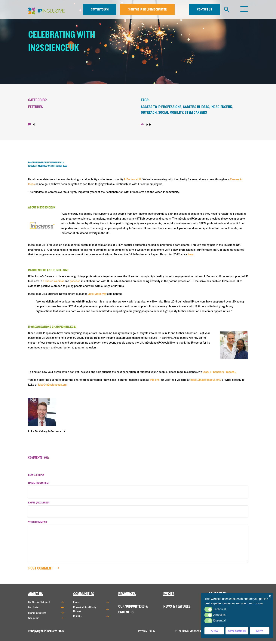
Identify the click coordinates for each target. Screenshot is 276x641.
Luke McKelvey (97, 293)
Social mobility (170, 112)
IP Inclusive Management (190, 630)
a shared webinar (53, 281)
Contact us (204, 9)
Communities (83, 594)
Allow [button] (214, 630)
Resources (127, 594)
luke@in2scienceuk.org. (52, 384)
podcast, (75, 281)
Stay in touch (100, 9)
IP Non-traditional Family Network (84, 609)
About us (35, 594)
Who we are (33, 618)
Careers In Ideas (196, 107)
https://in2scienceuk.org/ (205, 379)
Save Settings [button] (237, 630)
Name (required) (38, 483)
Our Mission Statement (39, 602)
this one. (155, 379)
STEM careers (196, 112)
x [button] (270, 596)
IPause (76, 602)
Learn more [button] (255, 603)
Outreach (149, 112)
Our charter (33, 607)
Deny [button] (259, 630)
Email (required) (39, 502)
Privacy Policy (146, 630)
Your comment (37, 522)
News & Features (176, 606)
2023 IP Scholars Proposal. (219, 371)
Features (35, 107)
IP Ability (77, 616)
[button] (208, 609)
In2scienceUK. (133, 179)
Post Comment (41, 568)
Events (168, 594)
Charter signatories (37, 612)
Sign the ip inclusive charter (147, 9)
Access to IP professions (161, 107)
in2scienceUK (221, 107)
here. (191, 254)
